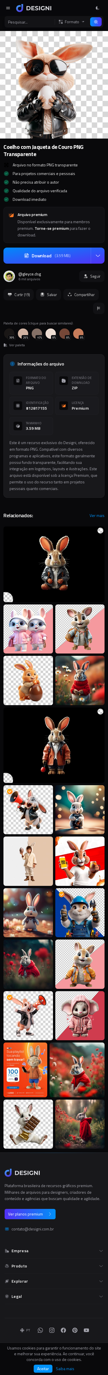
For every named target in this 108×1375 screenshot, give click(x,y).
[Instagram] (52, 1330)
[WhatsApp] (40, 1330)
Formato (72, 22)
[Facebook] (63, 1330)
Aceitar (43, 1369)
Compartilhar (84, 294)
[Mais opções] (98, 256)
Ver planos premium (25, 1214)
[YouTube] (86, 1330)
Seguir (95, 276)
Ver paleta (17, 345)
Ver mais (97, 515)
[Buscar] (96, 21)
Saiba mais (65, 1369)
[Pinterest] (75, 1330)
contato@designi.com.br (33, 1229)
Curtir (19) (22, 294)
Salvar (52, 294)
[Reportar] (99, 308)
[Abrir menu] (8, 8)
